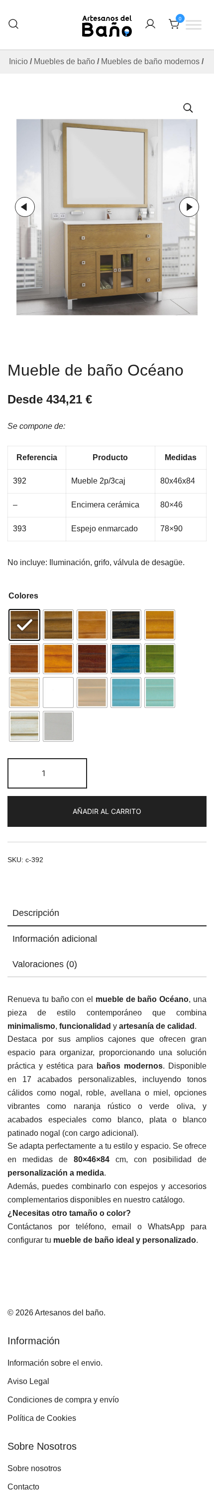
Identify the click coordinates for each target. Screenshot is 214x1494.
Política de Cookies (41, 1418)
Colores (23, 596)
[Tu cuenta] (150, 24)
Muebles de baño (64, 61)
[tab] (107, 913)
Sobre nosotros (34, 1468)
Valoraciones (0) (44, 964)
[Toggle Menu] (194, 24)
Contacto (23, 1487)
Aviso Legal (28, 1381)
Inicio (18, 61)
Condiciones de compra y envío (63, 1399)
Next (189, 207)
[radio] (24, 625)
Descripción (35, 913)
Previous (25, 207)
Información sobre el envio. (55, 1363)
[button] (188, 107)
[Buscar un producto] (13, 24)
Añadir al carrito (107, 811)
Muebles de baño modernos (150, 61)
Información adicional (54, 939)
